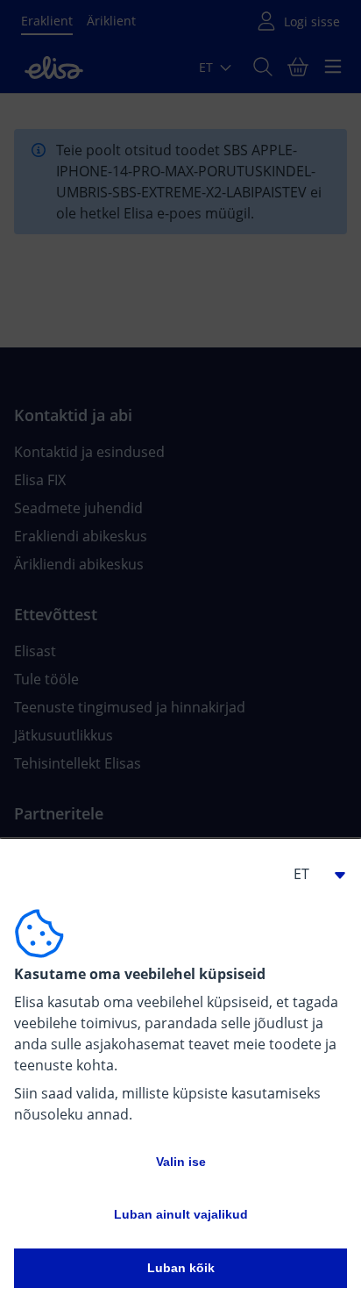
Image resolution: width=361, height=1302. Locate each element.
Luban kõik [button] (181, 1268)
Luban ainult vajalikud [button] (181, 1214)
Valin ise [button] (181, 1162)
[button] (312, 874)
